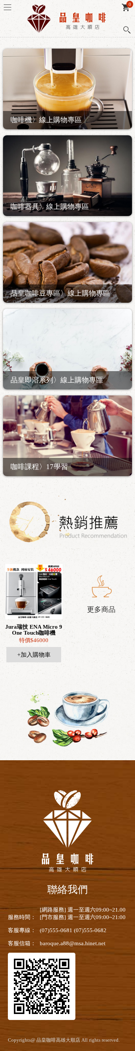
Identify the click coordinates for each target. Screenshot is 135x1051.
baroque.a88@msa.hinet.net (72, 943)
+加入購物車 (34, 654)
